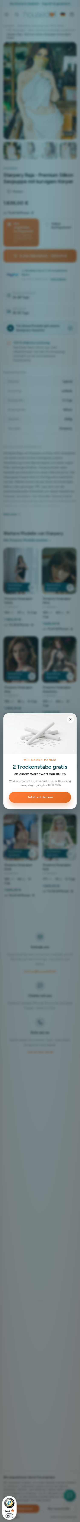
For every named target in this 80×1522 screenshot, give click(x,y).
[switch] (9, 1515)
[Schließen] (70, 719)
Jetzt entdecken (40, 797)
